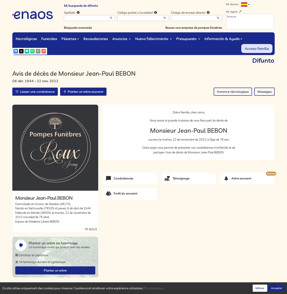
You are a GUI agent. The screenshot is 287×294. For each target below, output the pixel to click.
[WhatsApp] (32, 51)
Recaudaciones (95, 38)
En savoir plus (153, 288)
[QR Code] (38, 51)
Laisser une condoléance (37, 92)
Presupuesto (186, 38)
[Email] (27, 51)
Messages (264, 92)
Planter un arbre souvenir (84, 92)
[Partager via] (43, 51)
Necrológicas (26, 38)
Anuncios (120, 38)
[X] (21, 51)
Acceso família (257, 48)
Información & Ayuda (221, 38)
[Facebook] (15, 51)
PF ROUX (91, 229)
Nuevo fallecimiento (152, 38)
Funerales (49, 38)
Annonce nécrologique (233, 92)
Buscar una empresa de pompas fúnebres (193, 27)
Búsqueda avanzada (78, 27)
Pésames (68, 38)
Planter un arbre (55, 270)
